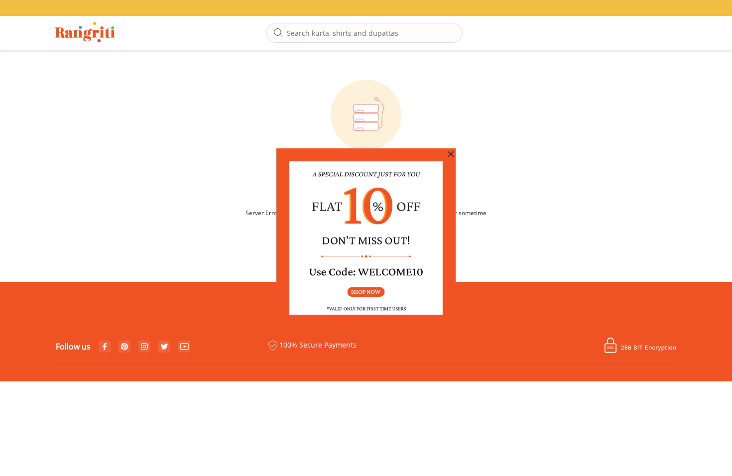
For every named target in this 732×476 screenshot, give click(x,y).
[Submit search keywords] (278, 33)
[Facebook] (105, 347)
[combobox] (364, 33)
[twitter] (164, 347)
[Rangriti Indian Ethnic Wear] (85, 33)
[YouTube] (184, 347)
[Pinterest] (124, 347)
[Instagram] (144, 347)
